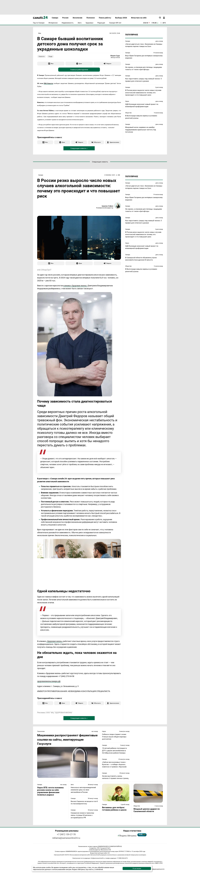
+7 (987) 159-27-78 (66, 834)
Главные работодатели (79, 70)
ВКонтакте (97, 142)
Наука (127, 101)
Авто (72, 784)
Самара (127, 41)
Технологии (41, 731)
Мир (39, 33)
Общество (128, 113)
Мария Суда (115, 56)
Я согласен (137, 868)
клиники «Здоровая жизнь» (75, 286)
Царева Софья (107, 206)
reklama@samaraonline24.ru (66, 838)
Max (52, 63)
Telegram (108, 63)
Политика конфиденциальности (154, 869)
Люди (50, 56)
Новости (41, 56)
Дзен (80, 63)
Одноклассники (114, 142)
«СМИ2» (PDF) (158, 863)
